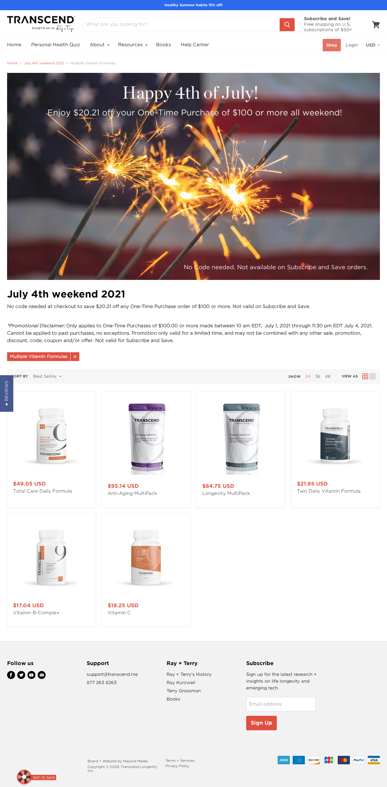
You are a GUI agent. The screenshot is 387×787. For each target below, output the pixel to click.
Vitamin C (119, 612)
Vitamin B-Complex (36, 612)
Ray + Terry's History (189, 674)
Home (14, 44)
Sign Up (261, 723)
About (98, 44)
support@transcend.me (112, 674)
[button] (6, 393)
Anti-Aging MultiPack (132, 493)
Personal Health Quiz (55, 44)
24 (308, 376)
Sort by (20, 376)
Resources (131, 44)
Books (163, 44)
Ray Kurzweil (181, 682)
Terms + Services (179, 760)
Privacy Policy (177, 766)
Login (352, 45)
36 (317, 376)
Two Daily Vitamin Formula (329, 491)
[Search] (287, 24)
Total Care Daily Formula (42, 491)
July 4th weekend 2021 (44, 63)
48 (327, 376)
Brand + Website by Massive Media (118, 761)
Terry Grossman (184, 690)
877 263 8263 (102, 682)
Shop (331, 45)
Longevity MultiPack (226, 493)
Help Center (195, 44)
